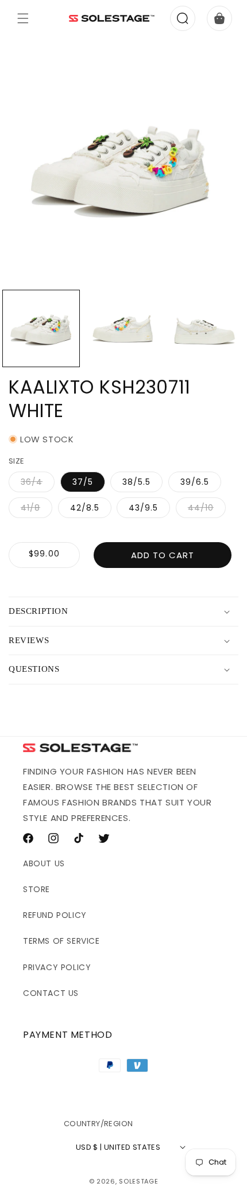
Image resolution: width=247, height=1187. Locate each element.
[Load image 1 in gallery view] (41, 328)
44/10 (207, 509)
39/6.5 (194, 482)
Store (36, 889)
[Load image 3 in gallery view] (205, 328)
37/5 (82, 482)
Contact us (51, 993)
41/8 (36, 509)
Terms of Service (61, 941)
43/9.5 (143, 507)
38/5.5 (136, 482)
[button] (23, 18)
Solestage (138, 1181)
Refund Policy (55, 915)
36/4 (38, 484)
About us (44, 863)
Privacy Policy (57, 967)
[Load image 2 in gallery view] (123, 328)
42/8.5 (84, 507)
